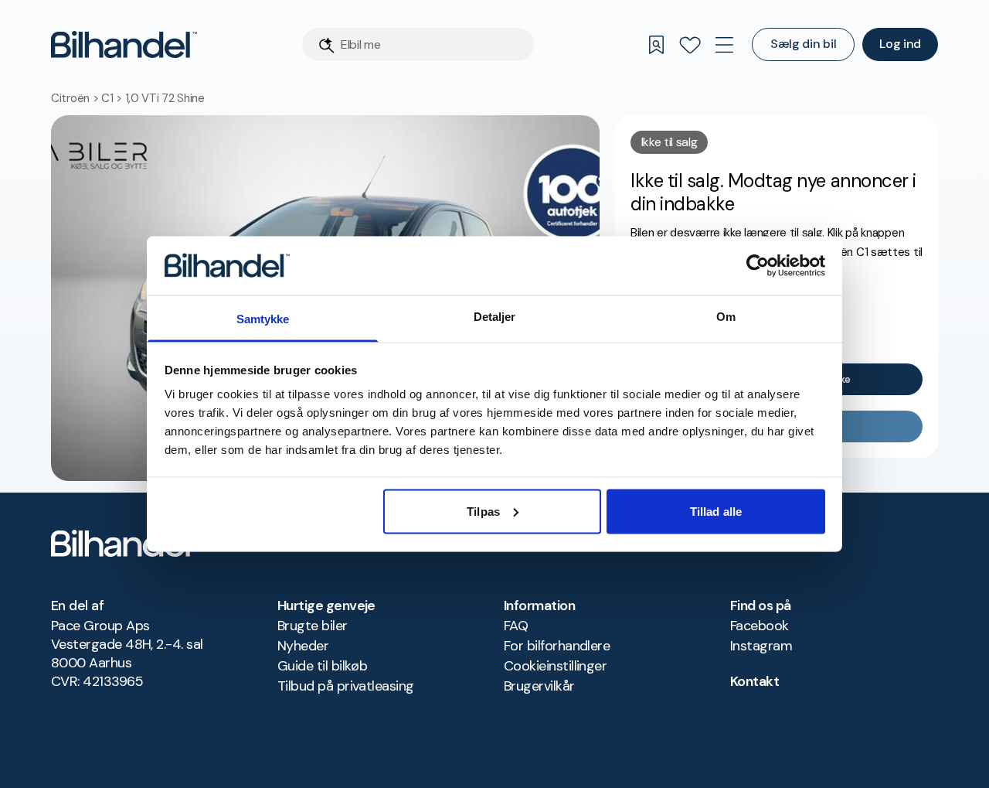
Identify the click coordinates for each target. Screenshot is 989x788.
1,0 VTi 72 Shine (165, 98)
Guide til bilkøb (322, 665)
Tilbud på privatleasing (345, 685)
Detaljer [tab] (495, 316)
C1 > (113, 98)
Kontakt (754, 681)
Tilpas (483, 510)
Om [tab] (726, 316)
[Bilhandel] (124, 44)
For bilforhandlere (557, 645)
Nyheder (302, 645)
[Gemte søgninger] (656, 44)
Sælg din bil (803, 44)
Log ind (900, 44)
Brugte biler (312, 625)
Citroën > (76, 98)
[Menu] (724, 44)
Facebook (759, 625)
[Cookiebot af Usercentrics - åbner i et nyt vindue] (757, 265)
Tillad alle (716, 510)
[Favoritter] (690, 44)
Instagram (761, 645)
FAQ (516, 625)
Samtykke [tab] (263, 319)
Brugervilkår (539, 685)
